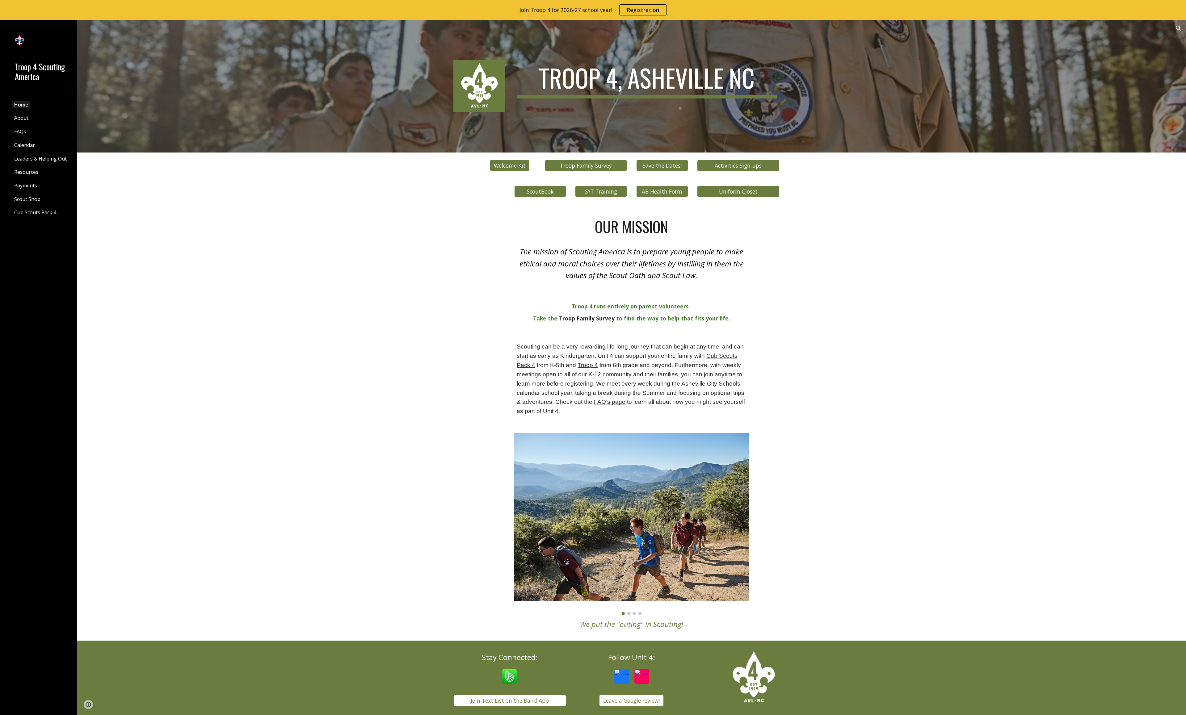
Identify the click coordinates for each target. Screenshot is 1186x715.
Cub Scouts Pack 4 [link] (35, 212)
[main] (646, 80)
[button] (1178, 28)
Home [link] (21, 104)
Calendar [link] (24, 145)
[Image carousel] (631, 524)
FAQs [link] (20, 131)
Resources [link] (26, 172)
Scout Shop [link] (27, 199)
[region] (593, 10)
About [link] (21, 118)
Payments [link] (25, 185)
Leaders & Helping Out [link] (40, 158)
